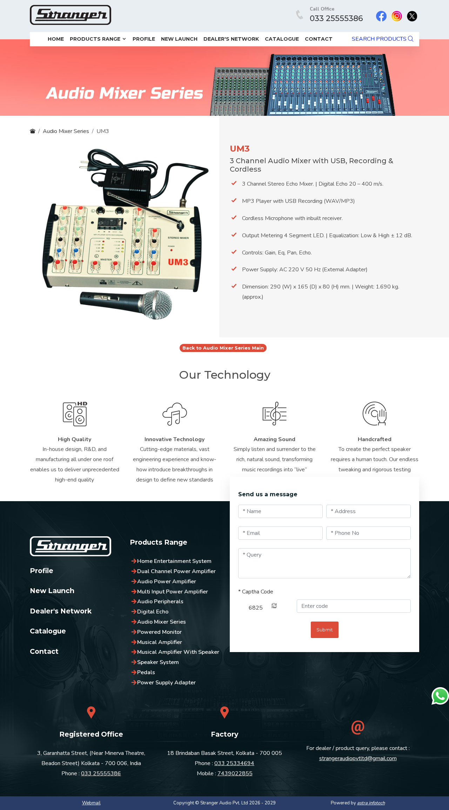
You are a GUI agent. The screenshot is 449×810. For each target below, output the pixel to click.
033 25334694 (234, 763)
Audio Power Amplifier (166, 581)
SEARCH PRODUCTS (380, 39)
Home (56, 39)
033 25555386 (336, 18)
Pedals (146, 672)
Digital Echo (152, 612)
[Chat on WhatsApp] (440, 696)
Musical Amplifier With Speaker (178, 652)
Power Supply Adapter (166, 682)
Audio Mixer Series (66, 131)
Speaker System (158, 662)
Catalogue (282, 39)
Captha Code (255, 592)
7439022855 (235, 773)
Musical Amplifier (159, 642)
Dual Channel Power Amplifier (176, 571)
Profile (144, 39)
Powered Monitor (159, 632)
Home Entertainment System (174, 561)
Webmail (91, 803)
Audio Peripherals (160, 601)
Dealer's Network (231, 39)
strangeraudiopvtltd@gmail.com (358, 758)
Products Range (96, 39)
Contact (319, 39)
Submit (324, 629)
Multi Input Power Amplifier (172, 592)
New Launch (179, 39)
